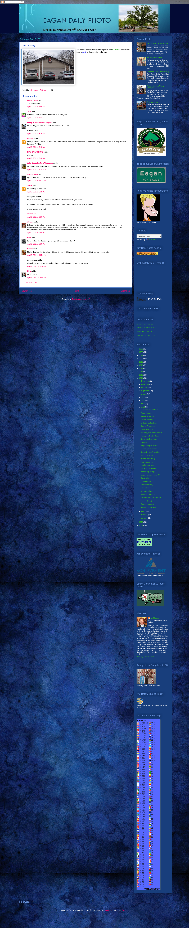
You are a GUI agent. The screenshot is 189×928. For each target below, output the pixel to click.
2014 (141, 368)
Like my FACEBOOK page (146, 328)
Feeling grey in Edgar (148, 449)
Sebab (29, 185)
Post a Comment (31, 282)
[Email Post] (52, 90)
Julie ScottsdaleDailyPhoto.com (40, 163)
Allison (30, 222)
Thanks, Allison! (147, 420)
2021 (141, 355)
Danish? (144, 442)
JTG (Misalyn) (32, 174)
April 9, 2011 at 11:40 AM (36, 170)
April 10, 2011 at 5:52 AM (36, 266)
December (145, 381)
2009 (141, 525)
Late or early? (146, 481)
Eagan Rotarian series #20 (150, 475)
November (145, 384)
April (143, 407)
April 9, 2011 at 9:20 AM (36, 158)
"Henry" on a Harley (148, 459)
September (145, 391)
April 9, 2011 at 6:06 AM (36, 107)
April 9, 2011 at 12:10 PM (36, 181)
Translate (154, 240)
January (144, 518)
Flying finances (146, 413)
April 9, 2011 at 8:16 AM (36, 134)
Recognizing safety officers (151, 452)
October (144, 387)
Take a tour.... (146, 488)
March (143, 511)
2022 (141, 352)
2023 (141, 349)
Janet (29, 111)
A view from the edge (148, 507)
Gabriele (30, 138)
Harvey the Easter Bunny (150, 436)
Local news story (147, 429)
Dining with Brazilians (149, 439)
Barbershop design (148, 472)
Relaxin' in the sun (147, 416)
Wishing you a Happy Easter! (151, 433)
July (143, 397)
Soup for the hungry (148, 494)
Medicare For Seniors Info (146, 335)
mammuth (107, 910)
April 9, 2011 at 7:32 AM (36, 118)
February (144, 515)
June (143, 400)
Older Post (125, 291)
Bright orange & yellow (149, 446)
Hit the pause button (154, 58)
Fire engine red (152, 102)
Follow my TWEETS (144, 331)
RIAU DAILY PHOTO (35, 152)
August (144, 394)
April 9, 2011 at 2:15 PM (36, 192)
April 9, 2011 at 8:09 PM (36, 233)
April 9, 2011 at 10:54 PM (36, 255)
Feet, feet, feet (146, 501)
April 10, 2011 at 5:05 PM (36, 278)
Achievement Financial (145, 324)
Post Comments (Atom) (81, 299)
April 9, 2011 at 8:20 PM (36, 244)
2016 (141, 365)
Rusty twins (145, 478)
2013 (141, 372)
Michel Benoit (32, 100)
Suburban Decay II (148, 485)
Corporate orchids (147, 504)
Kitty (29, 271)
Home (76, 291)
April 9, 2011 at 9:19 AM (36, 147)
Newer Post (26, 291)
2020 (141, 359)
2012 (141, 375)
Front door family (147, 455)
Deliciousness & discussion (157, 43)
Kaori (29, 238)
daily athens (31, 214)
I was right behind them (149, 410)
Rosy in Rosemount (148, 426)
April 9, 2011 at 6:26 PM (36, 217)
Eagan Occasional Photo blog (158, 72)
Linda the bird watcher (149, 423)
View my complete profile (146, 657)
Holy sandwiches (147, 462)
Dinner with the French (149, 468)
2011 (141, 378)
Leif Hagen (155, 618)
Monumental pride (147, 491)
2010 (141, 522)
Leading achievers (147, 465)
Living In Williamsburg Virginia (39, 123)
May (143, 404)
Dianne (30, 249)
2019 (141, 362)
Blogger (124, 910)
